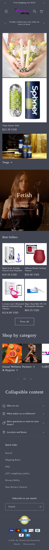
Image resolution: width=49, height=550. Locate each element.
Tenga (5, 162)
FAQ (7, 466)
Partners (27, 366)
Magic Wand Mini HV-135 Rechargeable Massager (36, 305)
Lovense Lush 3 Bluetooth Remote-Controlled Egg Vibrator (13, 306)
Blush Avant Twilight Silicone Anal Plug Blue (12, 269)
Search (8, 453)
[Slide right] (31, 379)
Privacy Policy (12, 480)
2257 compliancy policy (17, 473)
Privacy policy (29, 544)
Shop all (24, 205)
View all (24, 321)
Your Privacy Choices (16, 487)
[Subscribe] (40, 506)
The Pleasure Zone (23, 540)
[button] (6, 11)
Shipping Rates (13, 460)
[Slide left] (18, 379)
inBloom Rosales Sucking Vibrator (35, 269)
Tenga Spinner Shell (10, 126)
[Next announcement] (44, 3)
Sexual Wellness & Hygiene (11, 368)
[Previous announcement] (5, 3)
